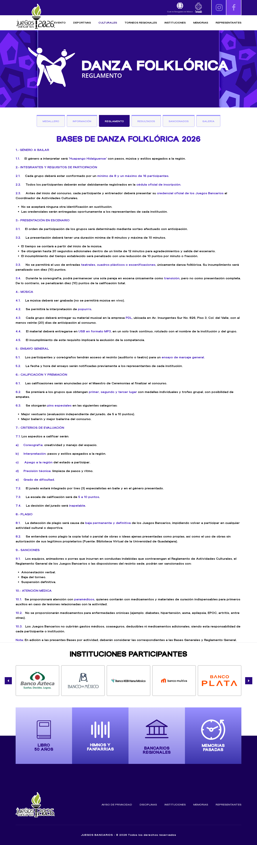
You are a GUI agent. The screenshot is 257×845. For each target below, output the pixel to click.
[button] (8, 680)
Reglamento (114, 121)
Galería (208, 121)
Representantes (228, 22)
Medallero (51, 121)
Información (82, 121)
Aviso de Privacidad (116, 804)
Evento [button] (60, 22)
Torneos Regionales (141, 22)
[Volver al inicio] (35, 16)
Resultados (146, 121)
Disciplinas (148, 804)
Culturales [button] (107, 22)
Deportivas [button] (82, 22)
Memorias (200, 804)
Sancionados (179, 121)
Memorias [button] (200, 22)
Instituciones (175, 22)
